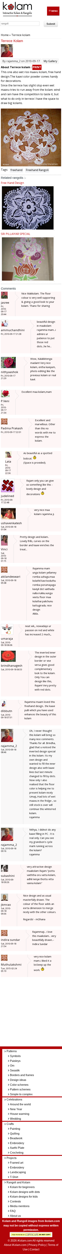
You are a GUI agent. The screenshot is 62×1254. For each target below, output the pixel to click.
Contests (15, 1201)
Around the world (20, 1104)
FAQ (13, 1211)
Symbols (15, 1056)
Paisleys (15, 1060)
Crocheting (16, 1152)
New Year (16, 1109)
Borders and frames (22, 1075)
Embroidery (17, 1143)
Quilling (14, 1133)
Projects (12, 1158)
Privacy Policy (37, 1244)
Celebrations (14, 1099)
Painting (15, 1128)
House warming (19, 1113)
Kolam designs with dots (25, 1191)
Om (12, 1065)
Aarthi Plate (17, 1147)
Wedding (15, 1118)
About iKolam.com (15, 1244)
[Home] (17, 16)
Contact (34, 1249)
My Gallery (50, 61)
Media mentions (19, 1206)
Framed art (16, 1162)
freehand (16, 170)
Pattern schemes (20, 1089)
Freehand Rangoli (37, 170)
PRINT (37, 67)
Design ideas (18, 1079)
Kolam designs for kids (24, 1196)
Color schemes (19, 1084)
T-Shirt (14, 1177)
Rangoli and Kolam (18, 1182)
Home (5, 35)
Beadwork (16, 1138)
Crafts (10, 1123)
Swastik (15, 1070)
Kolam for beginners (22, 1187)
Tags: (4, 170)
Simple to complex (21, 1094)
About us (15, 1215)
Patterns (12, 1051)
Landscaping (18, 1172)
